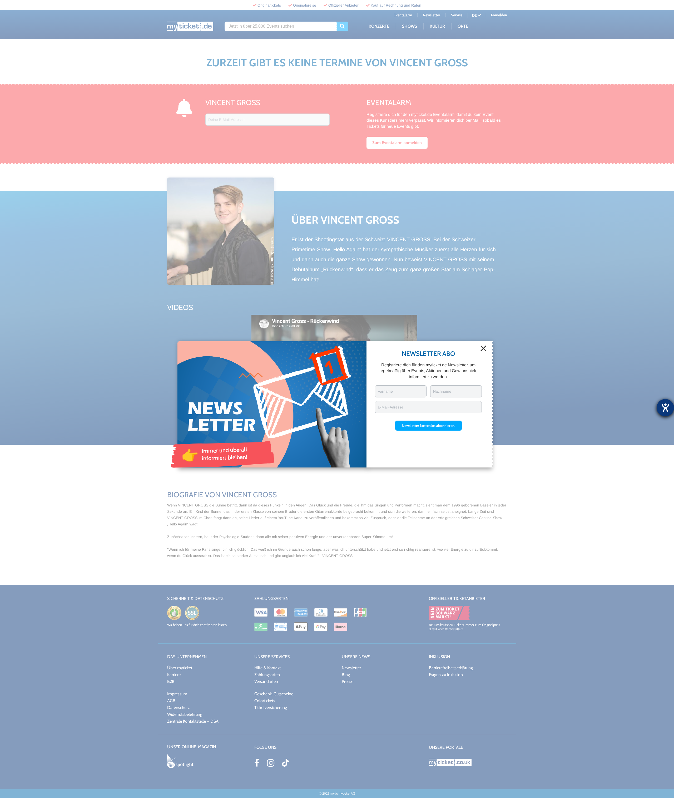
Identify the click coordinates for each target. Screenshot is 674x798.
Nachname (442, 391)
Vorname (385, 391)
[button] (428, 426)
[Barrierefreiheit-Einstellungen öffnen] (665, 407)
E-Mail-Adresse (390, 407)
